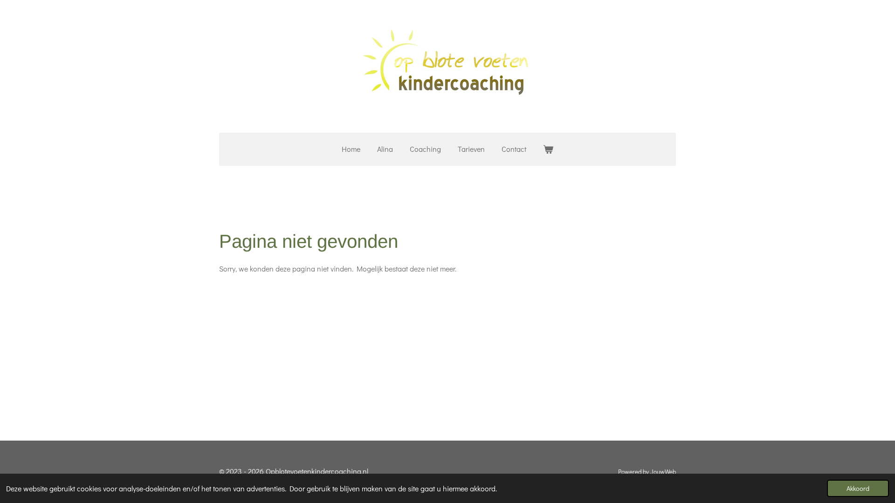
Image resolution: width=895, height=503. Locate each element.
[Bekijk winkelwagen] (548, 149)
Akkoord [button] (858, 488)
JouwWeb (663, 472)
